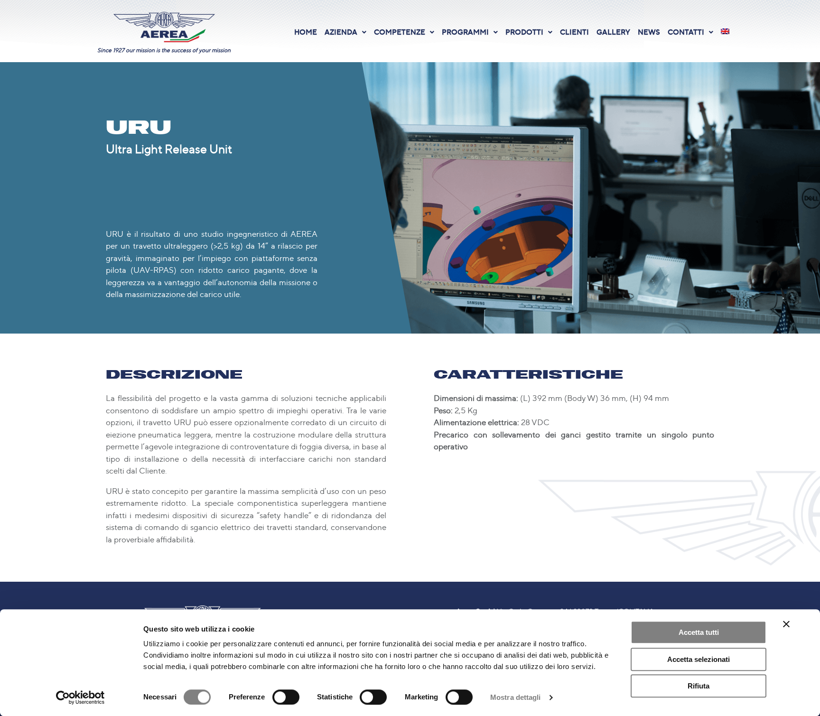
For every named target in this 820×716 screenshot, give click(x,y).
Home (305, 32)
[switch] (285, 697)
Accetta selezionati (698, 659)
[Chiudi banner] (786, 624)
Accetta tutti (699, 632)
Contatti (686, 32)
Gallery (613, 32)
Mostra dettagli (515, 697)
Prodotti (524, 32)
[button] (345, 32)
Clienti (574, 32)
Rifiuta (698, 686)
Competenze (399, 32)
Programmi (465, 32)
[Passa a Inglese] (725, 31)
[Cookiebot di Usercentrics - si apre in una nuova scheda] (80, 697)
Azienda (341, 32)
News (649, 32)
